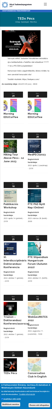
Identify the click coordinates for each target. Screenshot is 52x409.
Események (25, 22)
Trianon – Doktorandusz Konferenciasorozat (16, 320)
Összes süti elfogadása (39, 405)
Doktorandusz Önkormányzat (16, 11)
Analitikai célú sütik (12, 399)
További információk (27, 394)
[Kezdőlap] (17, 4)
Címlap (17, 22)
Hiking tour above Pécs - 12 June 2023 (14, 158)
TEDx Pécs (10, 373)
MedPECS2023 (37, 154)
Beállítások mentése (10, 404)
